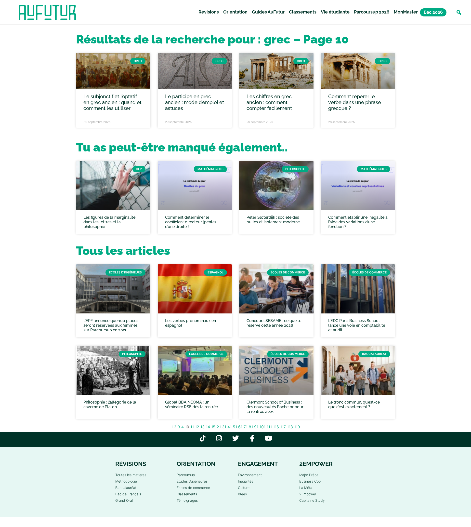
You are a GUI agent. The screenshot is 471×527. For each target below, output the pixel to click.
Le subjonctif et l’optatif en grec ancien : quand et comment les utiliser (112, 102)
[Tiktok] (202, 438)
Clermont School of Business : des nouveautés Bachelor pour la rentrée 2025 (275, 407)
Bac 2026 (433, 12)
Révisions (208, 11)
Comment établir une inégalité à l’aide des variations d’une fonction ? (358, 222)
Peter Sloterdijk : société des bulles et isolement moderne (273, 219)
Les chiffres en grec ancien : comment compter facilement (269, 102)
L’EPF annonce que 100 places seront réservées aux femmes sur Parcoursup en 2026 (110, 325)
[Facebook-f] (252, 438)
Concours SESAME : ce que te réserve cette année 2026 (274, 323)
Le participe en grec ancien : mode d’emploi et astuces (194, 102)
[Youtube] (268, 438)
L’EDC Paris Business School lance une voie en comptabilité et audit (356, 325)
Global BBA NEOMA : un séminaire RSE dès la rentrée (191, 404)
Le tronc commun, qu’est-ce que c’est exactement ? (354, 404)
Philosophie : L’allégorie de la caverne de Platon (109, 404)
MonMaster (406, 11)
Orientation (235, 11)
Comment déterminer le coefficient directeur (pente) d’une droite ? (190, 222)
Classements (302, 11)
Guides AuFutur (268, 11)
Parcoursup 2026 (371, 11)
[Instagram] (219, 438)
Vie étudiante (335, 11)
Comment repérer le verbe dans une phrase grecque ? (354, 102)
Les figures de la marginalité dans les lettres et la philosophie (109, 222)
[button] (459, 12)
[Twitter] (235, 438)
